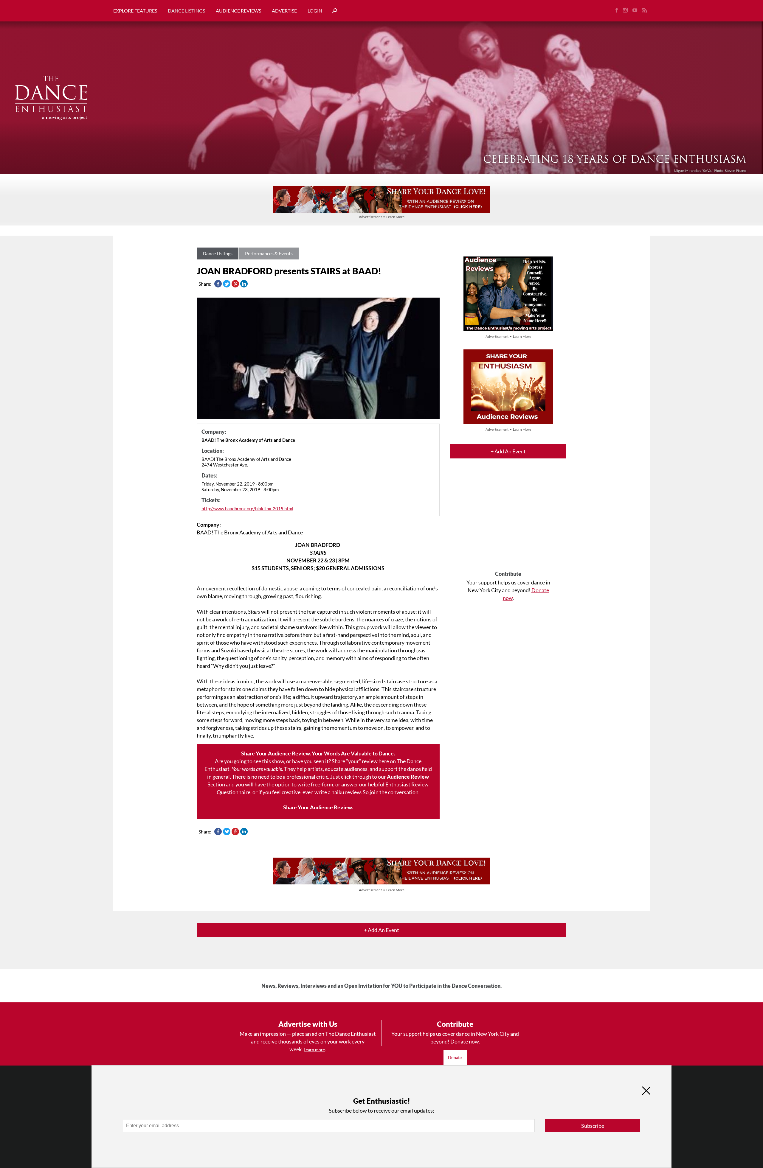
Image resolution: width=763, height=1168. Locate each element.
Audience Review (408, 776)
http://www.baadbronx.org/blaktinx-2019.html (247, 508)
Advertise (284, 10)
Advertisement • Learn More (381, 216)
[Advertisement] (508, 520)
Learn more (314, 1049)
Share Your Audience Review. (318, 807)
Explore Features (135, 10)
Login (315, 10)
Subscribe (592, 1125)
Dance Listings (186, 10)
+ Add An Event (508, 451)
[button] (332, 10)
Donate (455, 1057)
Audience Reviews (238, 10)
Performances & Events (269, 253)
